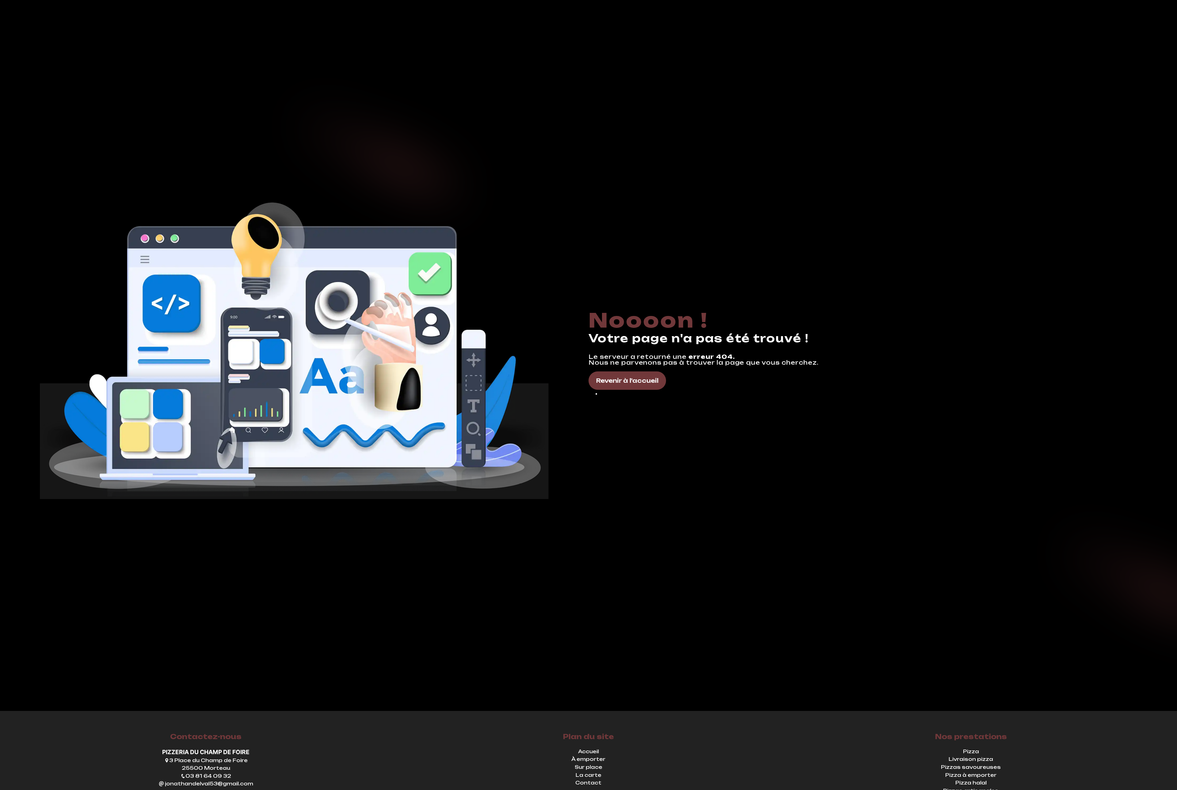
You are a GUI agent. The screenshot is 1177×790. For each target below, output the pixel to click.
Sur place (588, 767)
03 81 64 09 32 (208, 776)
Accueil (588, 751)
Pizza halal (971, 783)
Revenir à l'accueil (627, 380)
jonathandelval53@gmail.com (208, 784)
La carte (588, 775)
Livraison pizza (971, 759)
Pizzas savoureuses (971, 767)
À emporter (588, 759)
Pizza (971, 751)
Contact (588, 783)
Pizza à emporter (970, 775)
